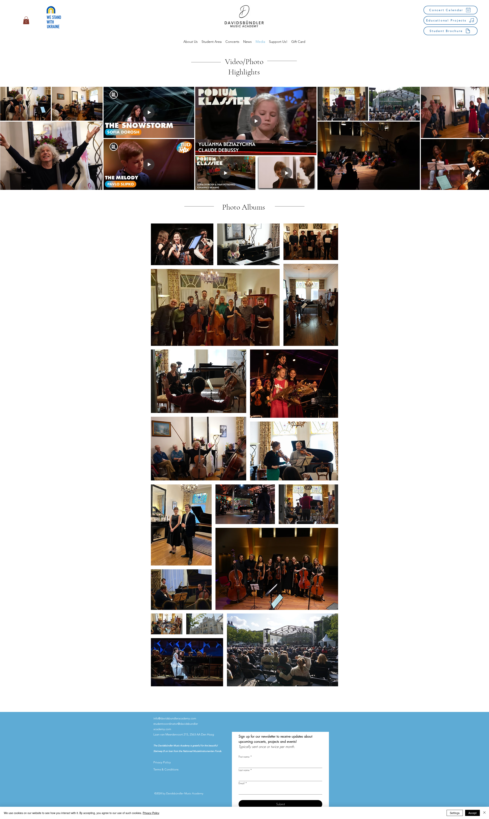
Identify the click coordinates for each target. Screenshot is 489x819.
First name (245, 756)
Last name (245, 770)
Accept (472, 813)
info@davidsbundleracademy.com (174, 718)
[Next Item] (482, 138)
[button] (26, 20)
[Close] (484, 813)
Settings (455, 813)
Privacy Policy (151, 813)
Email (243, 783)
